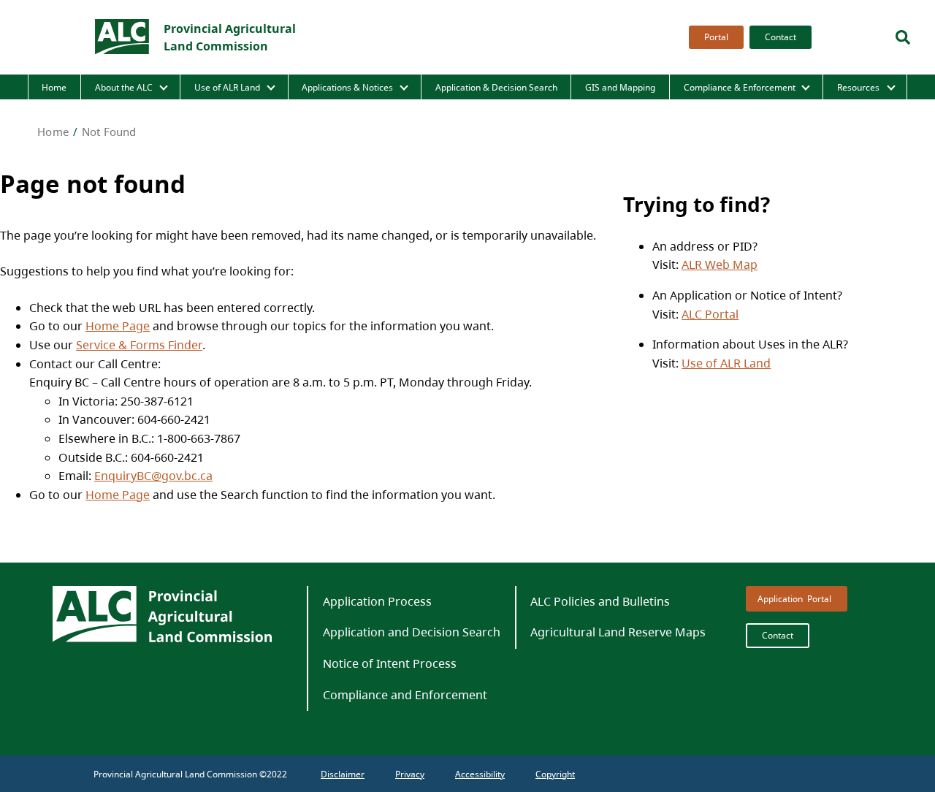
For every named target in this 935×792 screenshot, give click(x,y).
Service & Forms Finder (139, 345)
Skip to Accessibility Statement (685, 49)
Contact (780, 37)
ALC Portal (710, 314)
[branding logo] (123, 37)
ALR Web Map (719, 264)
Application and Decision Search (411, 632)
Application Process (377, 601)
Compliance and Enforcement (405, 695)
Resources (858, 87)
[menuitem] (713, 37)
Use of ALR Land (227, 87)
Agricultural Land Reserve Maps (618, 632)
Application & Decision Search (496, 87)
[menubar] (746, 37)
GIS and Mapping (620, 87)
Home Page (117, 326)
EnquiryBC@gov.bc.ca (153, 476)
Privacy (409, 774)
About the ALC (124, 87)
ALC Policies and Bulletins (600, 601)
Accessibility (480, 774)
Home (54, 87)
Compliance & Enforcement (739, 87)
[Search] (903, 37)
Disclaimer (343, 774)
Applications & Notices (347, 87)
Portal (716, 37)
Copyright (555, 774)
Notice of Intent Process (390, 663)
